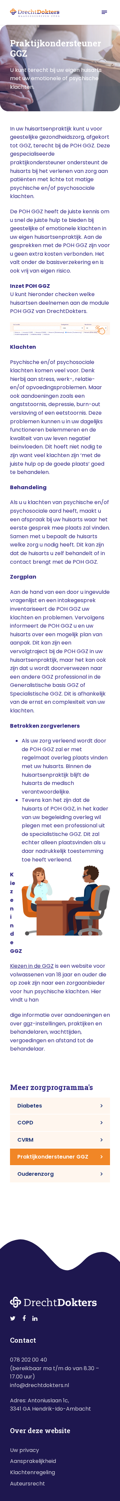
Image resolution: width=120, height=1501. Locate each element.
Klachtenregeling (32, 1472)
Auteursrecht (27, 1483)
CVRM (25, 1140)
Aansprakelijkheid (33, 1461)
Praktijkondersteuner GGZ (52, 1157)
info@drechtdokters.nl (39, 1385)
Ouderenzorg (35, 1174)
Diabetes (29, 1106)
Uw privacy (24, 1450)
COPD (25, 1122)
